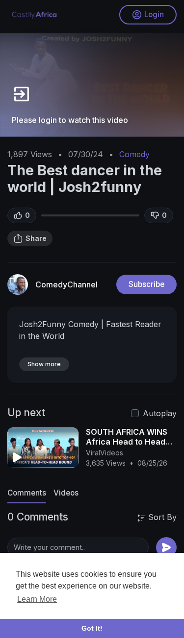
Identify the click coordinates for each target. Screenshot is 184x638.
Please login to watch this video (70, 120)
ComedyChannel (66, 284)
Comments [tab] (26, 492)
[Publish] (166, 547)
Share (36, 238)
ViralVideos (104, 453)
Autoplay (160, 413)
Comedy (134, 154)
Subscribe (146, 284)
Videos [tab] (66, 492)
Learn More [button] (37, 599)
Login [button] (154, 14)
